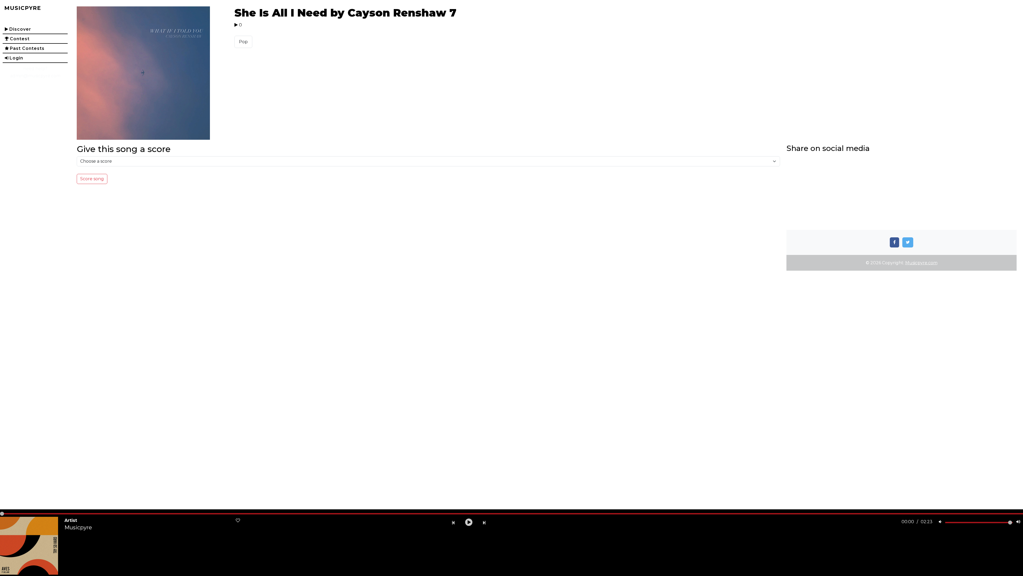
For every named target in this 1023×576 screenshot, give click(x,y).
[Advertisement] (901, 192)
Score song (92, 178)
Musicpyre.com (921, 262)
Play (152, 73)
